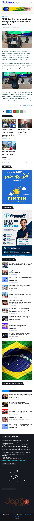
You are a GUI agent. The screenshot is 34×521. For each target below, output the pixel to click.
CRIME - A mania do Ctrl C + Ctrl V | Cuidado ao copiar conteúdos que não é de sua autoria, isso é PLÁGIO (20, 411)
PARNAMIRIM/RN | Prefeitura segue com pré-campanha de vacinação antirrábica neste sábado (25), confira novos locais (20, 326)
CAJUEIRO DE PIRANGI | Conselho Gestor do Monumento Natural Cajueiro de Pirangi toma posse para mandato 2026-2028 (8, 133)
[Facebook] (7, 111)
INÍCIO (17, 518)
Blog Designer (13, 514)
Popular (5, 391)
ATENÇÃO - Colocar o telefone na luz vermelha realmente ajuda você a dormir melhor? (19, 335)
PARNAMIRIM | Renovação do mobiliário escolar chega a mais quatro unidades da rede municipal (8, 154)
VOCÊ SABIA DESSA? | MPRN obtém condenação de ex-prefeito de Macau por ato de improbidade (20, 302)
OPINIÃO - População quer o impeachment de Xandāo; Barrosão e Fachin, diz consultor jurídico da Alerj (19, 404)
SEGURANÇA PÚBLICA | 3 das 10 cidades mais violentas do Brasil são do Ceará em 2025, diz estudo (19, 318)
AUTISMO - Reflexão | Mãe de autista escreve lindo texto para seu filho (19, 418)
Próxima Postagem (27, 162)
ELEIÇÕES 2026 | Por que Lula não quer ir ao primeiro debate (24, 131)
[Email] (21, 111)
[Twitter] (10, 111)
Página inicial (5, 16)
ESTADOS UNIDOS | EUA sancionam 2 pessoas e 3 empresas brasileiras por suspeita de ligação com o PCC (19, 310)
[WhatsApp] (17, 111)
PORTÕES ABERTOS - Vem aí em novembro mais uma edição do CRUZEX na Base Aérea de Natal (20, 279)
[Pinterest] (14, 111)
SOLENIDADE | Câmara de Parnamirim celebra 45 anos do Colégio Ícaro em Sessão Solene (19, 287)
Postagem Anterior (7, 162)
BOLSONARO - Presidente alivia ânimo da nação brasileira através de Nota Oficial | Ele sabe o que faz (20, 396)
